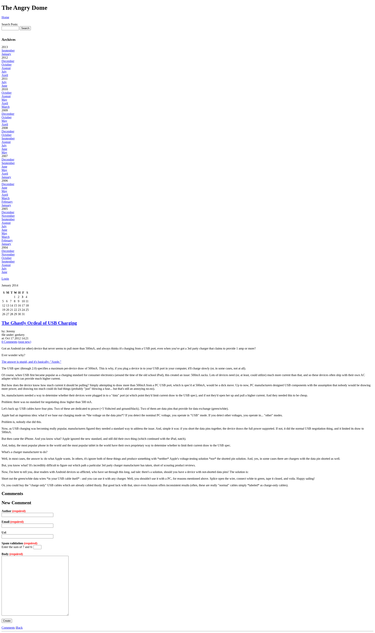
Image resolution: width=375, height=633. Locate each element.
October (7, 64)
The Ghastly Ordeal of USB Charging (39, 322)
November (8, 215)
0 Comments (9, 341)
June (4, 85)
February (7, 201)
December (8, 61)
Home (5, 17)
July (4, 71)
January (6, 54)
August (6, 68)
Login (5, 278)
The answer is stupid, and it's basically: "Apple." (31, 361)
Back (19, 627)
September (8, 50)
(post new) (24, 341)
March (6, 106)
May (4, 99)
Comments (8, 627)
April (5, 75)
